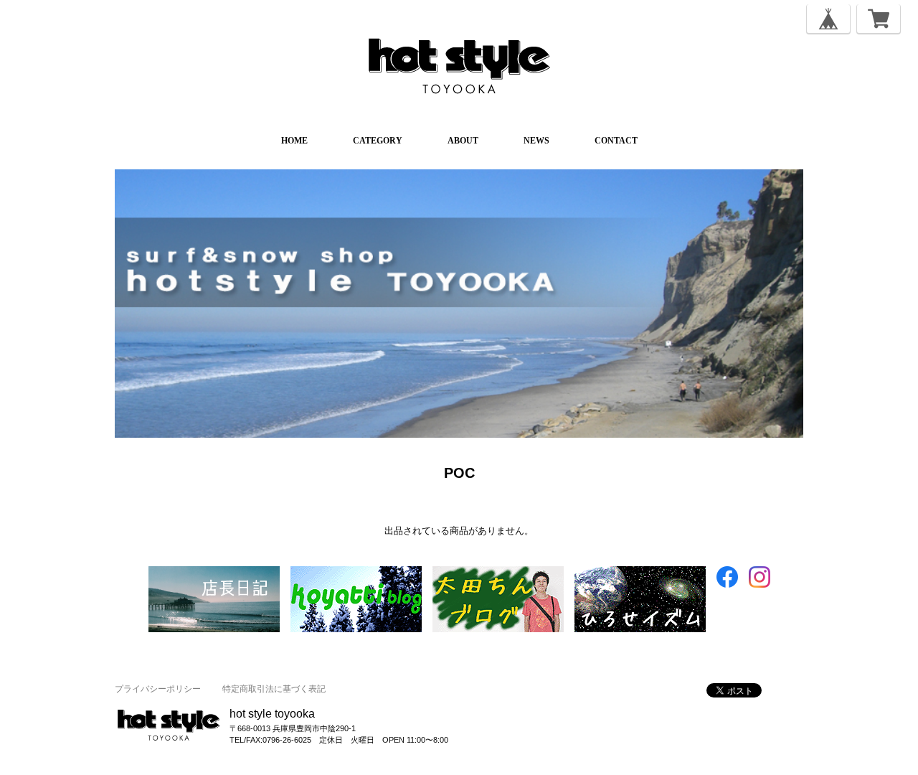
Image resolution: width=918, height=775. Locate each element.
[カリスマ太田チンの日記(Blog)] (498, 573)
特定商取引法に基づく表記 (274, 689)
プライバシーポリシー (158, 689)
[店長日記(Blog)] (214, 573)
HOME (294, 141)
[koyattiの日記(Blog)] (356, 573)
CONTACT (616, 141)
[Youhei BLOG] (640, 573)
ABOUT (463, 141)
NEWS (536, 141)
